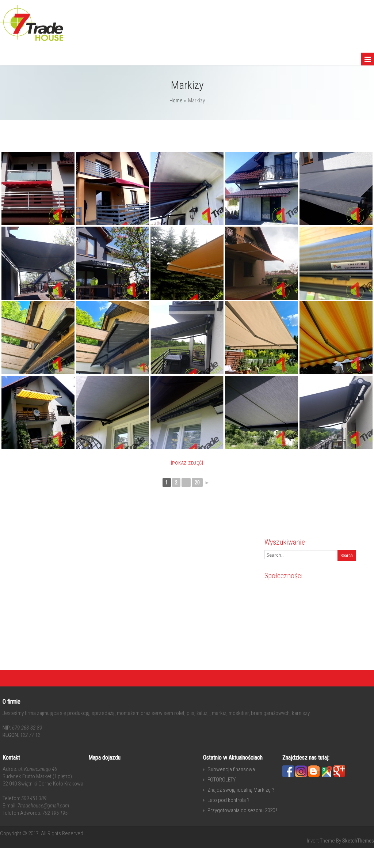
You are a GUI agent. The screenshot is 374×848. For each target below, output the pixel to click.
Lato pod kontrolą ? (228, 800)
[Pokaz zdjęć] (187, 463)
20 (197, 482)
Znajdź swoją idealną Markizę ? (240, 790)
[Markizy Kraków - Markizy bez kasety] (38, 188)
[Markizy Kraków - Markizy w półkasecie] (336, 412)
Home (176, 100)
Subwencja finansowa (231, 769)
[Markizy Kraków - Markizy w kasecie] (336, 188)
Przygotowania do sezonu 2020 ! (242, 810)
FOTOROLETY (221, 779)
